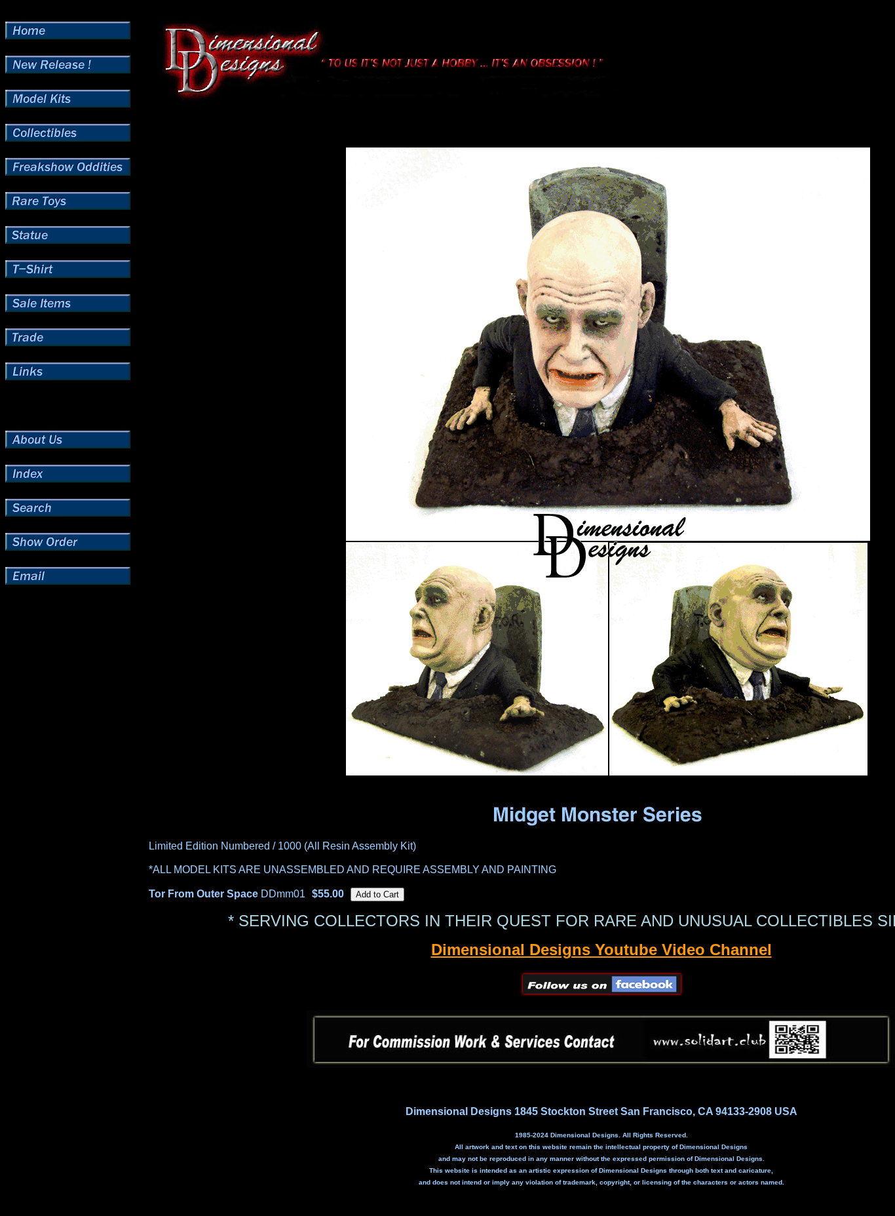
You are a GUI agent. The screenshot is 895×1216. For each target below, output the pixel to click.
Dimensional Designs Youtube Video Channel (601, 949)
